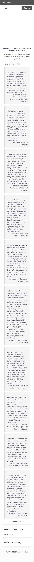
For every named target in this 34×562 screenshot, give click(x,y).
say (17, 131)
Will (15, 170)
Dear (9, 200)
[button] (31, 2)
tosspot (14, 177)
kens (14, 231)
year (8, 322)
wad (8, 115)
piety (18, 361)
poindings (13, 333)
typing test (8, 56)
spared (9, 491)
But (20, 124)
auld (11, 129)
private (12, 493)
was (25, 215)
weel (14, 88)
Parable (19, 261)
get (8, 263)
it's (23, 250)
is (25, 202)
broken (15, 245)
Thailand (15, 48)
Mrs (8, 124)
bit (24, 295)
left (13, 454)
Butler (18, 372)
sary (13, 165)
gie (15, 304)
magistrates (11, 309)
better (14, 357)
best (19, 168)
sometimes (18, 118)
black (12, 315)
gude (12, 254)
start (14, 265)
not (8, 363)
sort (19, 306)
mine (11, 306)
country (9, 268)
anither (9, 265)
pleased (22, 74)
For (8, 163)
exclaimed (14, 111)
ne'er (19, 295)
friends (9, 354)
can (18, 161)
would (24, 86)
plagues (16, 318)
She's (14, 507)
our (12, 90)
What (17, 413)
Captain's (10, 220)
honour (20, 209)
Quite (14, 404)
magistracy (11, 498)
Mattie (14, 504)
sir (12, 200)
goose (13, 222)
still (15, 179)
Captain (19, 200)
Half (14, 256)
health (9, 277)
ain (15, 90)
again (19, 174)
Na (23, 159)
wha (19, 504)
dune (8, 252)
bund (13, 248)
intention (12, 409)
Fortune (17, 156)
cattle (16, 315)
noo (12, 72)
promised (22, 72)
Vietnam (6, 48)
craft (14, 338)
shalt (12, 174)
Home (9, 2)
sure (18, 229)
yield (9, 298)
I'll (23, 90)
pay (15, 259)
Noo (15, 268)
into (11, 172)
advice (9, 379)
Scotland (13, 320)
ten (26, 439)
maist (12, 204)
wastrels (22, 256)
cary (19, 159)
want (22, 413)
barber (9, 229)
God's (19, 304)
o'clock (9, 448)
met (18, 79)
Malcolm (22, 111)
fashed (14, 331)
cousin (9, 509)
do (10, 415)
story (9, 248)
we (21, 248)
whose (14, 361)
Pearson (19, 170)
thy (8, 170)
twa (10, 215)
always (12, 363)
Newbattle (22, 459)
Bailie (25, 475)
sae (11, 88)
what (8, 218)
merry (9, 168)
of (14, 181)
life (22, 480)
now (16, 452)
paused (9, 372)
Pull (23, 168)
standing (24, 300)
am (15, 229)
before (9, 293)
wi (12, 83)
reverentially (11, 370)
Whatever (10, 398)
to (19, 81)
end (16, 482)
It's (24, 222)
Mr (14, 372)
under (19, 179)
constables (17, 313)
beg (9, 213)
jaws (11, 170)
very (8, 224)
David (9, 361)
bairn (25, 450)
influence (10, 181)
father (16, 302)
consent (17, 298)
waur (13, 441)
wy (23, 272)
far (22, 265)
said (8, 74)
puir (22, 318)
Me (8, 111)
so (22, 379)
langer (12, 452)
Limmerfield (11, 511)
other (20, 122)
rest (24, 161)
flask (22, 172)
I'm (17, 418)
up (26, 168)
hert (19, 245)
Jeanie (17, 441)
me (15, 83)
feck (13, 252)
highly (17, 74)
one (22, 120)
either (17, 120)
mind (22, 79)
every (13, 324)
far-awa (20, 507)
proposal (10, 79)
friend (9, 454)
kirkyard (10, 461)
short (9, 480)
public (24, 491)
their (17, 181)
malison (24, 304)
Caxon (18, 222)
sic (26, 127)
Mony (9, 245)
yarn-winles (14, 486)
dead (13, 445)
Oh (14, 418)
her (21, 77)
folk (25, 211)
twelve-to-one (9, 534)
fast (24, 156)
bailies (9, 311)
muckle (9, 357)
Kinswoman (11, 475)
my (22, 174)
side (21, 329)
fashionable (18, 204)
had (15, 79)
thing (16, 352)
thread (16, 480)
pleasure (13, 374)
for (18, 213)
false (14, 163)
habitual (10, 368)
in (10, 86)
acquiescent (19, 227)
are (14, 211)
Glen (17, 250)
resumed (10, 383)
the (11, 77)
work (17, 272)
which (22, 374)
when (9, 324)
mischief (21, 252)
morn (20, 448)
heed (12, 115)
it (17, 168)
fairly (12, 484)
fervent (18, 368)
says (24, 200)
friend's (22, 377)
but (19, 136)
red (26, 268)
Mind (9, 72)
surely (24, 124)
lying (16, 457)
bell (14, 448)
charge (19, 163)
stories (20, 129)
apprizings (10, 336)
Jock (18, 90)
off (23, 484)
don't (14, 131)
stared (9, 183)
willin (25, 418)
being (9, 300)
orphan (9, 507)
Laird (18, 509)
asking (20, 409)
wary (11, 156)
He (8, 291)
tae (25, 252)
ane (8, 86)
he (24, 113)
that (12, 92)
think (14, 168)
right (17, 404)
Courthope (14, 124)
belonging (17, 495)
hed (12, 274)
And (17, 165)
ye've (16, 72)
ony (18, 402)
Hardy (19, 411)
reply (8, 443)
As (19, 113)
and (18, 83)
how (23, 354)
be (11, 165)
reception (16, 77)
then (8, 295)
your (15, 209)
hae (23, 315)
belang (9, 209)
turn (8, 120)
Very (9, 118)
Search (27, 8)
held (20, 324)
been (20, 274)
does (17, 154)
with (8, 77)
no (26, 83)
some (12, 502)
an (23, 357)
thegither (15, 215)
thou (8, 174)
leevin (22, 402)
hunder (22, 320)
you (25, 220)
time (8, 161)
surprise (13, 113)
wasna (9, 331)
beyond (15, 359)
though (23, 361)
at (12, 183)
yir (21, 272)
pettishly (13, 136)
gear (8, 327)
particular (10, 500)
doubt (23, 500)
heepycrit (10, 402)
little (12, 118)
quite (17, 363)
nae (11, 163)
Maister (9, 256)
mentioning (23, 213)
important (10, 381)
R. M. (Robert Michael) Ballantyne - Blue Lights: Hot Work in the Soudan (17, 427)
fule (8, 129)
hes (23, 245)
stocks (21, 206)
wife (8, 179)
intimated (23, 372)
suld (23, 163)
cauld (9, 445)
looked (11, 291)
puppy (17, 220)
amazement (23, 183)
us (7, 215)
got (23, 302)
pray (8, 411)
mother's (10, 459)
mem (8, 127)
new (16, 263)
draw (16, 415)
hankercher (20, 202)
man (13, 120)
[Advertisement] (17, 29)
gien (21, 113)
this (18, 172)
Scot (14, 422)
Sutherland (11, 407)
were (12, 179)
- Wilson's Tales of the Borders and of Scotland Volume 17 (19, 188)
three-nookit (11, 202)
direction (10, 122)
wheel (12, 159)
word (17, 115)
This (9, 154)
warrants (23, 331)
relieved (10, 422)
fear (20, 181)
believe (20, 127)
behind (18, 293)
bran (12, 263)
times (9, 441)
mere (17, 138)
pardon (13, 213)
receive (14, 377)
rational (22, 363)
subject (18, 379)
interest (9, 359)
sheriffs (15, 311)
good (11, 138)
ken (23, 248)
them (15, 172)
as (10, 90)
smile (12, 413)
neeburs (21, 270)
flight (25, 154)
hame (9, 83)
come (22, 81)
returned (10, 133)
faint (8, 413)
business (18, 493)
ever (21, 154)
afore (17, 445)
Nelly (12, 74)
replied (9, 227)
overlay (9, 206)
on (13, 379)
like (8, 88)
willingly (17, 477)
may (16, 224)
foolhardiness (12, 140)
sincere (14, 365)
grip (19, 327)
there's (22, 83)
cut (25, 477)
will (24, 118)
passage (24, 259)
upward (19, 370)
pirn (23, 482)
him (15, 183)
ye (12, 127)
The (19, 218)
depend (19, 502)
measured (17, 484)
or (14, 122)
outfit (20, 263)
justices (19, 309)
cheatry (9, 338)
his (25, 177)
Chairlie (9, 270)
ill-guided (14, 300)
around (17, 291)
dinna (15, 127)
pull (8, 172)
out (20, 415)
